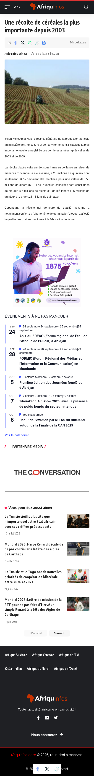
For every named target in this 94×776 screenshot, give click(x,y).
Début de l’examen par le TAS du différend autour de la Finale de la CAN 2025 (52, 422)
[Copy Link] (37, 42)
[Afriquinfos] (47, 7)
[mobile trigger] (8, 7)
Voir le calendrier (17, 435)
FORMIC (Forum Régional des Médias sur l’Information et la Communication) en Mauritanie (51, 363)
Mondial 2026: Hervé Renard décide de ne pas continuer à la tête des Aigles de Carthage (34, 549)
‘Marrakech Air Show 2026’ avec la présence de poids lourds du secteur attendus (53, 404)
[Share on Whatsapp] (29, 42)
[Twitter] (56, 718)
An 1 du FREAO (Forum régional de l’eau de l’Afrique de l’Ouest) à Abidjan (53, 338)
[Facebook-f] (38, 718)
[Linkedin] (47, 718)
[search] (86, 7)
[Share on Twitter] (22, 42)
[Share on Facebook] (15, 42)
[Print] (44, 42)
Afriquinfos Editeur (16, 53)
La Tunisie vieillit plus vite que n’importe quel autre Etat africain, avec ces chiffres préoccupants (30, 521)
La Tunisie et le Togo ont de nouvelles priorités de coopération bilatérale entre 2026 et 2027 (33, 577)
